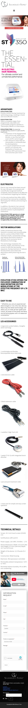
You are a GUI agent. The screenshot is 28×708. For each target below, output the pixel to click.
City (4, 619)
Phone (5, 612)
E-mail (5, 606)
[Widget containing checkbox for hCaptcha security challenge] (13, 658)
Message (5, 645)
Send (6, 665)
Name (5, 599)
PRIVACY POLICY (6, 688)
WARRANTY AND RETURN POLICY (10, 690)
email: (4, 695)
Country (5, 632)
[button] (14, 10)
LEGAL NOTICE (6, 689)
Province (5, 625)
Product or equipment (9, 639)
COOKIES (5, 687)
